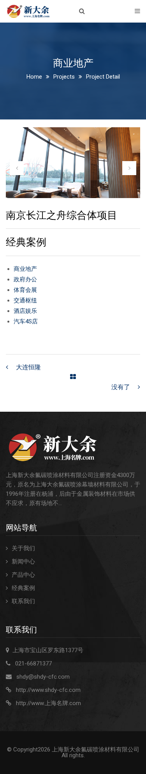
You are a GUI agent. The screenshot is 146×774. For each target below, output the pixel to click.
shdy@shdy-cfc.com (43, 676)
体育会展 (25, 289)
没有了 (120, 387)
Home (34, 76)
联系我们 (23, 601)
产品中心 (23, 574)
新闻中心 (23, 561)
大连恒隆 (28, 367)
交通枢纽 (25, 300)
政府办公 (25, 279)
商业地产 (25, 268)
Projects (64, 76)
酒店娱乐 (25, 310)
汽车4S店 (26, 321)
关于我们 (23, 548)
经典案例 (23, 587)
